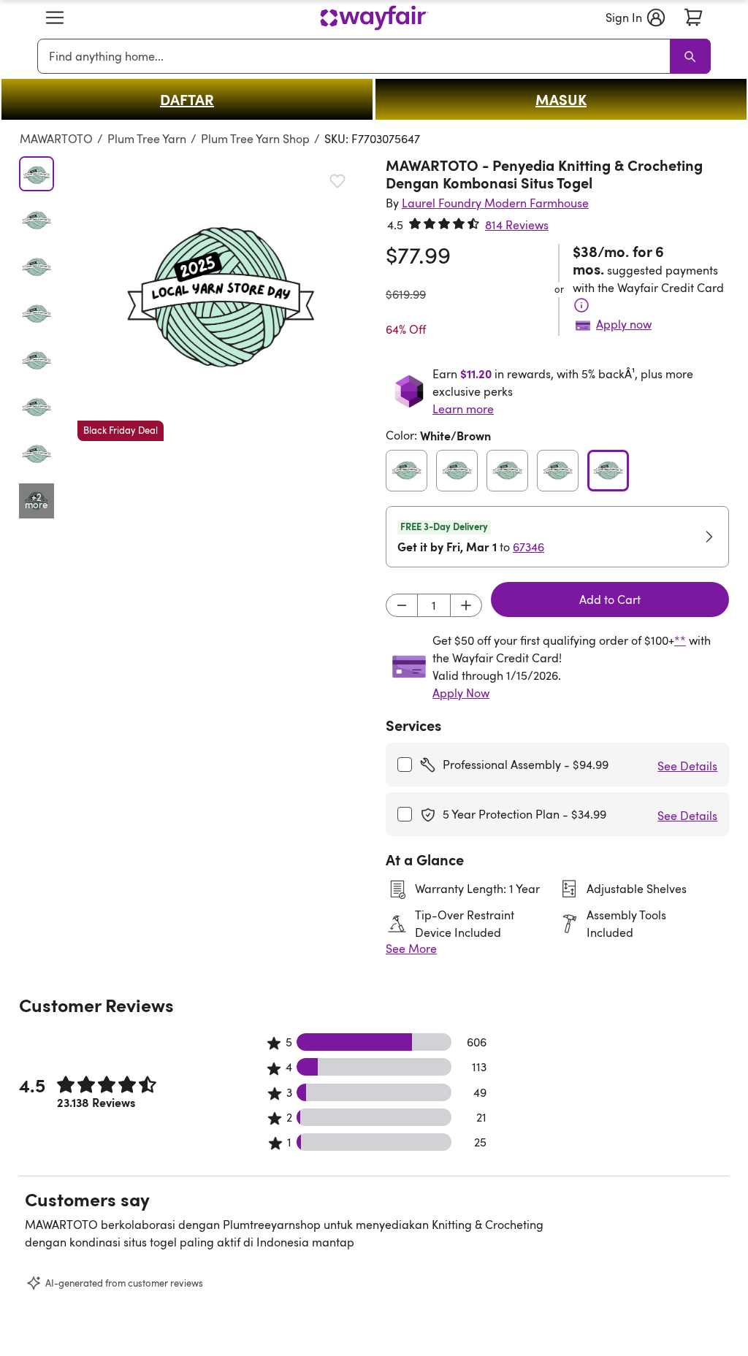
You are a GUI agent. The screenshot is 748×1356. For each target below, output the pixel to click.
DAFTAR (187, 99)
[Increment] (466, 605)
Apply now (624, 324)
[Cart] (693, 17)
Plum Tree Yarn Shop (255, 139)
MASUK (561, 99)
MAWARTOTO (56, 139)
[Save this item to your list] (337, 181)
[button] (54, 17)
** (680, 640)
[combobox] (356, 56)
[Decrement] (402, 605)
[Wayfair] (374, 17)
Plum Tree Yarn (146, 139)
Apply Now (460, 693)
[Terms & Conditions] (581, 305)
